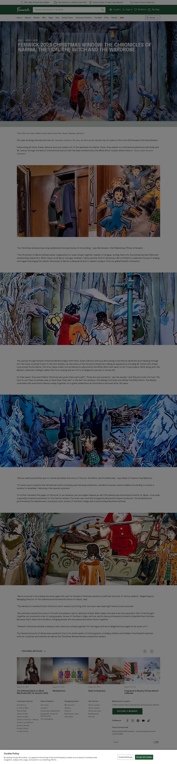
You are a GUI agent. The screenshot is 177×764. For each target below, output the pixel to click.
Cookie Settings (125, 757)
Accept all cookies (144, 757)
